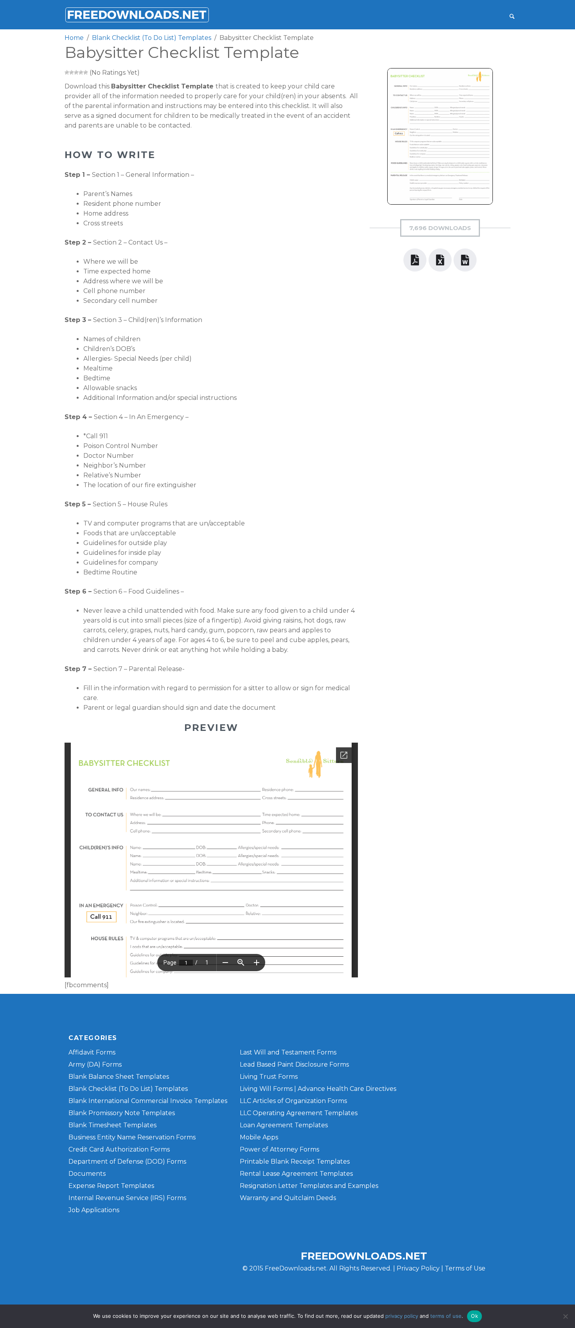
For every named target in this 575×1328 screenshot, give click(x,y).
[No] (565, 1316)
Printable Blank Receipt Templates (295, 1161)
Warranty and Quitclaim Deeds (288, 1198)
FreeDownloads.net (364, 1256)
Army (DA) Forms (95, 1064)
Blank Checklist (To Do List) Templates (128, 1088)
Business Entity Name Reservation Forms (132, 1137)
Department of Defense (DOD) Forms (127, 1161)
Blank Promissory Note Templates (121, 1113)
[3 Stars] (76, 72)
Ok (474, 1316)
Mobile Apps (259, 1137)
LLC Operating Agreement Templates (299, 1113)
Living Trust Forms (269, 1076)
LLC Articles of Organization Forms (293, 1101)
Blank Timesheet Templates (112, 1125)
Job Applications (93, 1210)
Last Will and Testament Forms (288, 1052)
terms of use (446, 1316)
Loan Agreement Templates (284, 1125)
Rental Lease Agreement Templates (296, 1173)
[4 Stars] (81, 72)
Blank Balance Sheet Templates (118, 1076)
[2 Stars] (71, 72)
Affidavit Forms (91, 1052)
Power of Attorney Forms (279, 1149)
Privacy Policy (418, 1268)
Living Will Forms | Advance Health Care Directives (318, 1088)
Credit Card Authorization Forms (119, 1149)
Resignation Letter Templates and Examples (309, 1185)
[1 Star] (67, 72)
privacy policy (401, 1316)
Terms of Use (465, 1268)
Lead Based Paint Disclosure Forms (294, 1064)
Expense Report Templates (111, 1185)
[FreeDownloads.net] (137, 14)
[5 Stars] (85, 72)
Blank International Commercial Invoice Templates (147, 1101)
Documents (87, 1173)
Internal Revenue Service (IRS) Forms (127, 1198)
